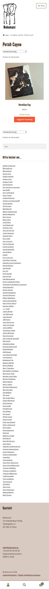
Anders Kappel (8, 176)
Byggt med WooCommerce (29, 575)
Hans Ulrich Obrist (9, 303)
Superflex (6, 457)
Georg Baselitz (8, 287)
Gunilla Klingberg (9, 293)
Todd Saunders (8, 476)
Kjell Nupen (7, 352)
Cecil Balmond (8, 225)
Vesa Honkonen (8, 490)
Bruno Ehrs (7, 220)
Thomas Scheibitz (9, 471)
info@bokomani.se (11, 548)
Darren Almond (8, 244)
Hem (7, 35)
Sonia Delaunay (8, 452)
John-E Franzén (8, 325)
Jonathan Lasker (9, 330)
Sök (24, 585)
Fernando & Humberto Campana (15, 284)
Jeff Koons (6, 320)
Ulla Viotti (6, 487)
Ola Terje (6, 395)
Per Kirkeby (7, 411)
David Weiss (7, 252)
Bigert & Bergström (10, 212)
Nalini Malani (7, 382)
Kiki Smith (6, 341)
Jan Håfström (8, 314)
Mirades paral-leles (10, 376)
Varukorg (38, 583)
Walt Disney (7, 495)
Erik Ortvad (7, 276)
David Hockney (8, 247)
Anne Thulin (7, 195)
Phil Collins (7, 428)
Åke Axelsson (7, 168)
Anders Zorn (7, 179)
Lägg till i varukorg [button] (24, 119)
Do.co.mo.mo (8, 258)
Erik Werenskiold (9, 279)
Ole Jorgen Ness (9, 398)
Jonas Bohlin (7, 328)
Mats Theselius (8, 368)
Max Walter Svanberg (10, 371)
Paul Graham (7, 403)
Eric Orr (5, 271)
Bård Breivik (7, 209)
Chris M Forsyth (8, 230)
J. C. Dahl (6, 309)
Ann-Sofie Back (8, 193)
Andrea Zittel (7, 182)
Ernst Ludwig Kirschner (11, 282)
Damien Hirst (7, 236)
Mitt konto (8, 585)
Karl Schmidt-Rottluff (11, 338)
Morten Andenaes (9, 379)
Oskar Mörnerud (9, 401)
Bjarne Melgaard (9, 214)
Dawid (5, 255)
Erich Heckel (7, 274)
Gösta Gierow (8, 290)
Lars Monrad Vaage (10, 355)
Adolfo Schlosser (9, 166)
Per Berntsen (7, 409)
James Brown (8, 311)
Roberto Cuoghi (8, 436)
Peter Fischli (7, 419)
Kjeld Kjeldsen (8, 349)
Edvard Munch (8, 266)
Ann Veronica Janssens (11, 187)
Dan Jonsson (7, 241)
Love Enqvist (7, 357)
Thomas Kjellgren (9, 468)
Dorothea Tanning (9, 260)
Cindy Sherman (8, 233)
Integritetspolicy (10, 575)
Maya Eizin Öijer (9, 374)
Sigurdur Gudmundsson (11, 446)
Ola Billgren (7, 393)
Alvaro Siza (7, 174)
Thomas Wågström (10, 473)
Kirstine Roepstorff (10, 347)
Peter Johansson (9, 425)
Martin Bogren (8, 365)
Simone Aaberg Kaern (11, 449)
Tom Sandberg (8, 479)
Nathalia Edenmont (10, 387)
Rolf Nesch (7, 438)
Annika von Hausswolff (11, 201)
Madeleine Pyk (8, 360)
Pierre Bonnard (8, 430)
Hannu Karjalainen (10, 301)
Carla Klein (7, 222)
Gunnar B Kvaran (9, 295)
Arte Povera (7, 206)
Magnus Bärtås (8, 363)
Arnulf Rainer (7, 203)
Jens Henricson (8, 322)
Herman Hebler (8, 306)
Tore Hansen (7, 482)
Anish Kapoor (8, 185)
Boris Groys (7, 217)
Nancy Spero (7, 384)
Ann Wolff (6, 190)
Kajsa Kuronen (8, 336)
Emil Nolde (7, 268)
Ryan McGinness (9, 441)
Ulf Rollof (6, 484)
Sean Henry (7, 444)
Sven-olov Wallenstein (11, 465)
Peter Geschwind (9, 422)
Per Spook (6, 414)
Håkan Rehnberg (9, 298)
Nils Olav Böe (7, 390)
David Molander (8, 249)
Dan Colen (6, 239)
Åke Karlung (7, 171)
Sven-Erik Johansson (10, 463)
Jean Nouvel (7, 317)
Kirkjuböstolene (9, 344)
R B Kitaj (6, 433)
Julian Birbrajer (8, 333)
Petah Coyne (24, 114)
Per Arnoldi (7, 406)
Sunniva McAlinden (10, 455)
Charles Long (7, 228)
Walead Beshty (8, 492)
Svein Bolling (7, 460)
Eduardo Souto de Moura (12, 263)
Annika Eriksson (9, 198)
